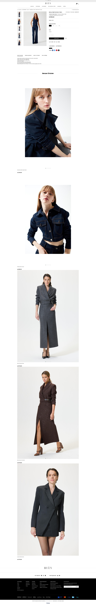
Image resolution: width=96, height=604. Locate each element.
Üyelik (41, 583)
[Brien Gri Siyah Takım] (48, 316)
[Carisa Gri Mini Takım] (48, 509)
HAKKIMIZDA (59, 6)
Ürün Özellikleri (20, 55)
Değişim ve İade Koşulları (43, 587)
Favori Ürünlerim (34, 587)
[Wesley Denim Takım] (48, 219)
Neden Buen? (28, 584)
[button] (45, 168)
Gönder (77, 586)
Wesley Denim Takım (20, 266)
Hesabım (33, 588)
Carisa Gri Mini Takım (20, 556)
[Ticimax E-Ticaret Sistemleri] (48, 603)
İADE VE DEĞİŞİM (44, 55)
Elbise (18, 583)
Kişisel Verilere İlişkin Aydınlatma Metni (56, 587)
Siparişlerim (33, 583)
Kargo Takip (34, 584)
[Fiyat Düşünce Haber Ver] (57, 42)
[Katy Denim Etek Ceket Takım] (48, 123)
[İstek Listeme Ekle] (52, 42)
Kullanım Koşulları (53, 584)
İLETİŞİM (64, 6)
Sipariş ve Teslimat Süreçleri (44, 584)
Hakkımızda (27, 583)
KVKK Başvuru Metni (53, 588)
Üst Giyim (18, 587)
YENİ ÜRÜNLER (38, 6)
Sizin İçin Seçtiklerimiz (20, 590)
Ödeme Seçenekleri (28, 55)
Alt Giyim (18, 588)
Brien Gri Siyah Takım (20, 363)
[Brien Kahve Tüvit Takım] (48, 413)
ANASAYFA (32, 6)
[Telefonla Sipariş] (50, 42)
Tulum (18, 584)
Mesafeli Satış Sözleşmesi (54, 583)
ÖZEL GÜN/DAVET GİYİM (51, 6)
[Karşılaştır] (54, 42)
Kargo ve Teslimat (36, 55)
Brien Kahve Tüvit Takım (21, 460)
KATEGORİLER (44, 6)
